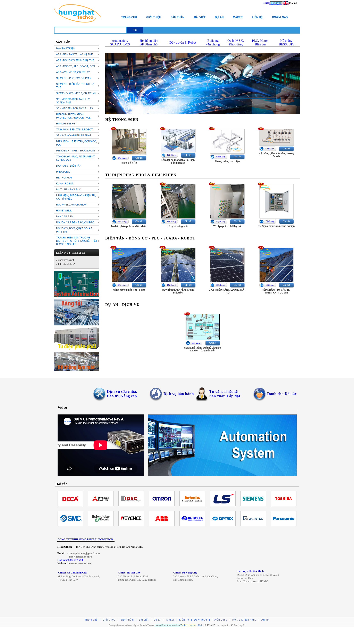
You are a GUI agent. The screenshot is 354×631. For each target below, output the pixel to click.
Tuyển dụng (219, 619)
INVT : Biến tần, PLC (68, 189)
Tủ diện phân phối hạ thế (227, 226)
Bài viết (199, 17)
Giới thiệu (153, 17)
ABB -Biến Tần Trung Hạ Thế (74, 54)
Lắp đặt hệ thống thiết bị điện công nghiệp (178, 161)
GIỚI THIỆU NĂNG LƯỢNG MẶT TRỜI (227, 291)
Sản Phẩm (177, 17)
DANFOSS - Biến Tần (68, 165)
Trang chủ (129, 17)
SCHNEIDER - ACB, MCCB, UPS (74, 108)
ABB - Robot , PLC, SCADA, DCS (75, 66)
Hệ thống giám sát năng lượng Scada (276, 155)
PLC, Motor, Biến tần (260, 42)
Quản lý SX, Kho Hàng (235, 42)
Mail (200, 625)
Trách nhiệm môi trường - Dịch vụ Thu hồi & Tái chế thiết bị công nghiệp (76, 241)
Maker (238, 17)
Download (280, 17)
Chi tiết (138, 157)
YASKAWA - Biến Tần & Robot (74, 129)
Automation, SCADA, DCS (120, 42)
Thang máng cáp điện (227, 161)
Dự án (219, 17)
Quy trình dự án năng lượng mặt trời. (178, 291)
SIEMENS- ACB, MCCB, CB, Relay (76, 93)
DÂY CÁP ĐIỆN (65, 216)
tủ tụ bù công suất (178, 226)
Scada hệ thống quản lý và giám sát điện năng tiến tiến (202, 349)
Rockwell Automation (71, 204)
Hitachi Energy (66, 123)
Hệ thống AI (64, 177)
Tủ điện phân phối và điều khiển (129, 226)
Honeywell (64, 210)
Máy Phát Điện (65, 48)
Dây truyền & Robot (182, 42)
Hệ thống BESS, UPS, (286, 42)
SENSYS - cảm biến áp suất (73, 135)
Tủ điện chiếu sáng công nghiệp (276, 226)
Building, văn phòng (213, 42)
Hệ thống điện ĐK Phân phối (149, 42)
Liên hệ (257, 17)
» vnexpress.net (65, 260)
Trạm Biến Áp (129, 162)
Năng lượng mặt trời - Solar (129, 289)
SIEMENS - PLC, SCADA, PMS (73, 78)
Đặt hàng (122, 158)
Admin (265, 619)
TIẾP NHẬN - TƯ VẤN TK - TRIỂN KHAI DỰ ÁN (276, 291)
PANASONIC (63, 171)
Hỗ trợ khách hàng (244, 619)
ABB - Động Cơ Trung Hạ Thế (75, 60)
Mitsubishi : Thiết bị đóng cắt (75, 150)
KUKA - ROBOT (64, 183)
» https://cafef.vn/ (65, 264)
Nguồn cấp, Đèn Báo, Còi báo (75, 222)
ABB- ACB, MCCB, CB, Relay (73, 72)
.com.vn (188, 625)
